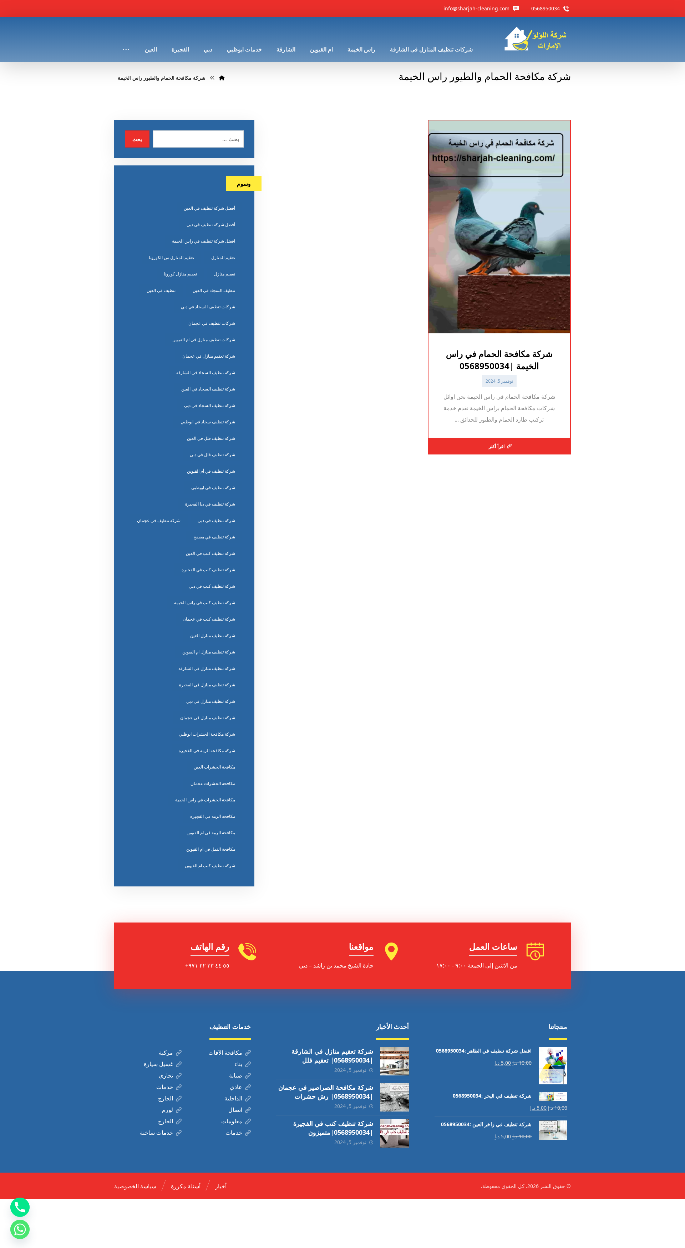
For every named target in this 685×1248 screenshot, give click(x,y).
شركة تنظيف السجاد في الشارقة (205, 372)
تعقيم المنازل (223, 257)
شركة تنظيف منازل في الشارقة (206, 668)
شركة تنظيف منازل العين (212, 635)
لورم (167, 1110)
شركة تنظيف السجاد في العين (208, 389)
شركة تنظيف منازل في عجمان (207, 718)
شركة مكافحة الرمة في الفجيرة (207, 750)
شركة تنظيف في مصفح (214, 537)
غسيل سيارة (158, 1064)
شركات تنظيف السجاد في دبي (208, 307)
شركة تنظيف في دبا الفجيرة (210, 504)
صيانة (235, 1075)
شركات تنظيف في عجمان (211, 323)
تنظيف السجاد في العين (214, 290)
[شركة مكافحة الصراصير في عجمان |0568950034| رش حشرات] (394, 1097)
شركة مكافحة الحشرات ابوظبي (207, 734)
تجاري (166, 1075)
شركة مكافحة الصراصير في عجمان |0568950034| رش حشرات (325, 1091)
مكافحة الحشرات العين (214, 767)
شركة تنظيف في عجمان (159, 520)
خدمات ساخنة (156, 1133)
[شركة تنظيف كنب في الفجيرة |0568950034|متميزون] (394, 1133)
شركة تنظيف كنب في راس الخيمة (204, 603)
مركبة (166, 1052)
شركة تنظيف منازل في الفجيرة (207, 685)
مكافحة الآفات (225, 1052)
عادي (236, 1087)
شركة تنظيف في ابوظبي (213, 487)
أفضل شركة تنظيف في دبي (211, 225)
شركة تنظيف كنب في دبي (212, 586)
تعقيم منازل (224, 274)
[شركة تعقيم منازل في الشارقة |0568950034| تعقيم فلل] (394, 1061)
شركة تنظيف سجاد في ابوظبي (208, 422)
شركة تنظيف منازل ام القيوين (208, 652)
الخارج (165, 1098)
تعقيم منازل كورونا (180, 274)
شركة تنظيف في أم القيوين (211, 471)
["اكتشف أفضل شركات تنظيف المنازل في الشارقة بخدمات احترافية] (537, 38)
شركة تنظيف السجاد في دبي (209, 405)
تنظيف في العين (161, 290)
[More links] (126, 39)
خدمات (164, 1087)
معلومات (231, 1121)
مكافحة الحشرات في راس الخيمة (205, 800)
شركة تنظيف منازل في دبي (210, 701)
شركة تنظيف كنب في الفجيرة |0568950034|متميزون (333, 1128)
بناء (238, 1064)
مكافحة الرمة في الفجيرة (212, 816)
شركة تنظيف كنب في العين (210, 553)
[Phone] (20, 1207)
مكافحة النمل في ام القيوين (210, 849)
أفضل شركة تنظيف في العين (209, 208)
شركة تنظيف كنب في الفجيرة (208, 570)
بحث (137, 139)
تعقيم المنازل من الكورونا (171, 257)
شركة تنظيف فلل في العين (211, 438)
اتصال (235, 1110)
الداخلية (233, 1098)
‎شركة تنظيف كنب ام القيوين (210, 865)
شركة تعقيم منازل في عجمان (208, 356)
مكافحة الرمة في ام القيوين (211, 833)
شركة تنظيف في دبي (216, 520)
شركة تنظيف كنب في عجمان (209, 619)
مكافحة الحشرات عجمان (213, 783)
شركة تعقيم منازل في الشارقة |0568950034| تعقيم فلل (332, 1055)
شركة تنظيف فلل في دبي (212, 455)
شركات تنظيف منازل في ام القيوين (203, 340)
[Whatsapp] (20, 1229)
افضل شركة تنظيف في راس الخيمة (203, 241)
